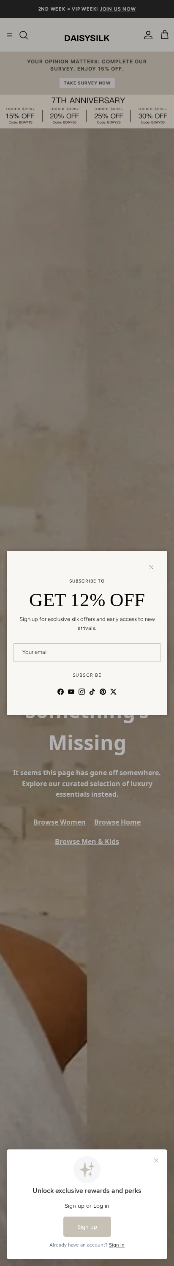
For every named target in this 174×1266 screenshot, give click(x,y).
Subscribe (87, 675)
